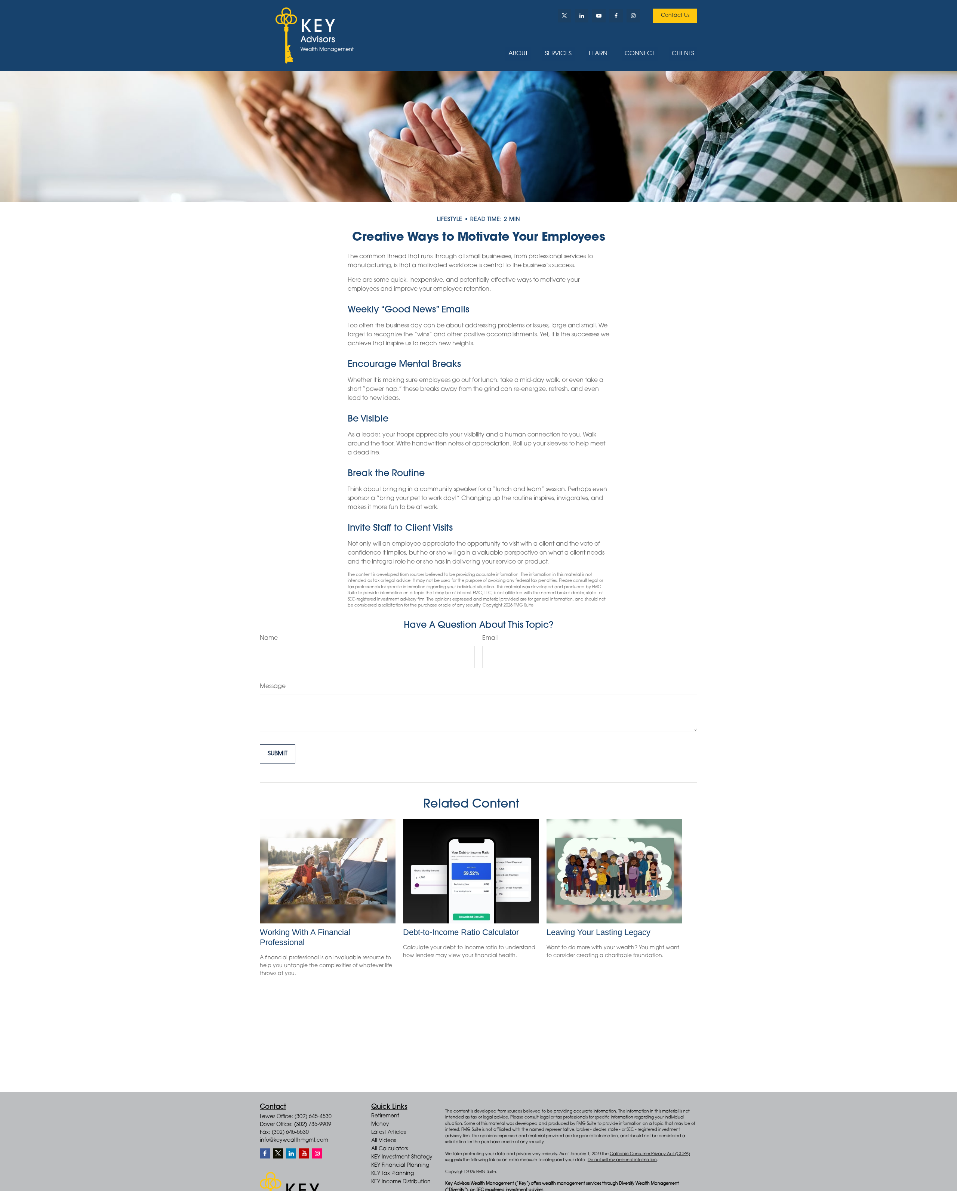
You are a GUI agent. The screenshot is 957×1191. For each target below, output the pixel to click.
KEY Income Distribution (401, 1182)
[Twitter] (564, 15)
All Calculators (389, 1149)
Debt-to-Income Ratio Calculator (461, 932)
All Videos (383, 1141)
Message (273, 686)
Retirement (385, 1116)
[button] (518, 54)
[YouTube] (599, 15)
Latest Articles (388, 1132)
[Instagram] (317, 1153)
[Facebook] (616, 15)
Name (269, 638)
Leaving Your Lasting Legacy (598, 932)
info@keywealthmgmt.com (294, 1140)
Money (380, 1124)
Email (490, 638)
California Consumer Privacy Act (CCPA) (650, 1154)
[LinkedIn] (581, 15)
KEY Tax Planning (392, 1173)
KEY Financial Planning (400, 1165)
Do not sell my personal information (622, 1160)
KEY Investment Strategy (402, 1157)
